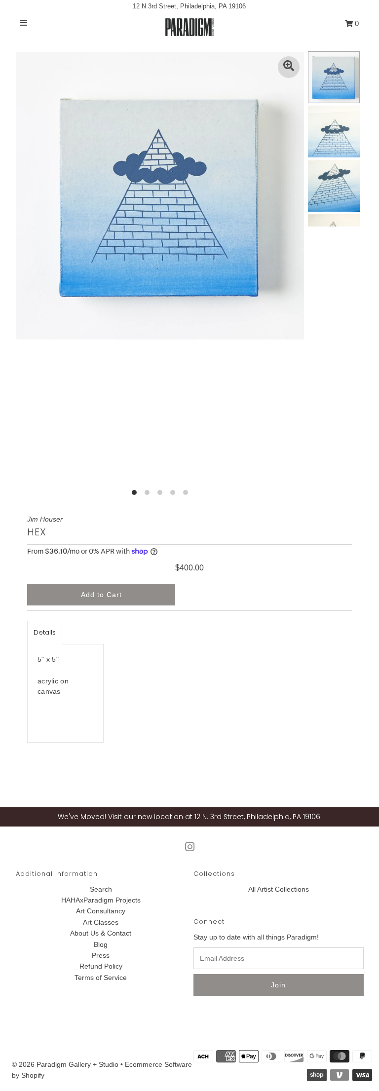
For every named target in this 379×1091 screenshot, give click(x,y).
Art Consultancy (100, 911)
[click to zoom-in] (289, 67)
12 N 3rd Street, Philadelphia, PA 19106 (189, 6)
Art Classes (100, 922)
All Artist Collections (278, 889)
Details (45, 632)
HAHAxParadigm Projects (101, 900)
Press (101, 955)
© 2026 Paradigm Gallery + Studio (65, 1064)
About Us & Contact (100, 933)
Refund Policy (100, 966)
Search (101, 889)
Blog (101, 944)
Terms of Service (101, 977)
